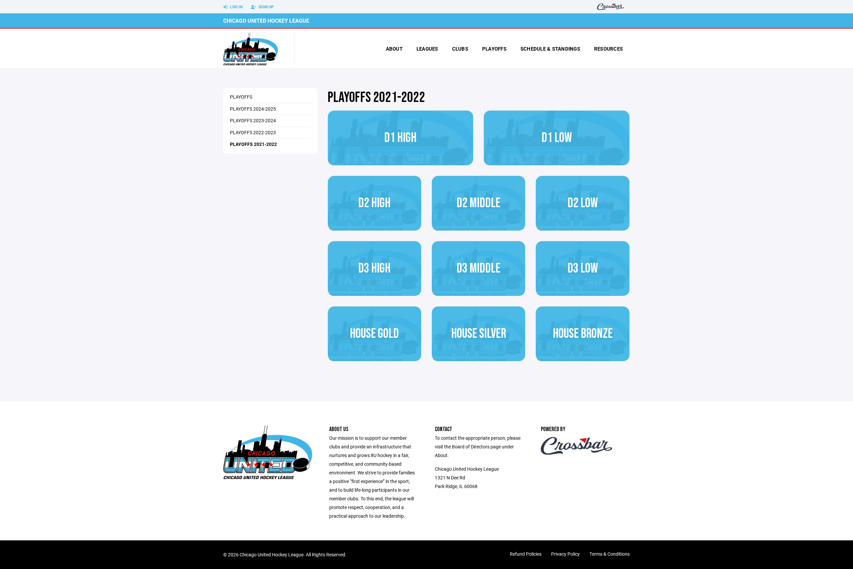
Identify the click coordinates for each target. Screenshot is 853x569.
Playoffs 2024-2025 (253, 109)
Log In (236, 6)
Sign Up (266, 6)
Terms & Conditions (609, 554)
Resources (608, 48)
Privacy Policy (565, 554)
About (394, 48)
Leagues (427, 48)
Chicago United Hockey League (266, 20)
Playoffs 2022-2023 (253, 132)
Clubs (460, 48)
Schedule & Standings (550, 48)
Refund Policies (525, 554)
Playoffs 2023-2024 (253, 120)
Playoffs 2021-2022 (253, 144)
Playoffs (494, 48)
